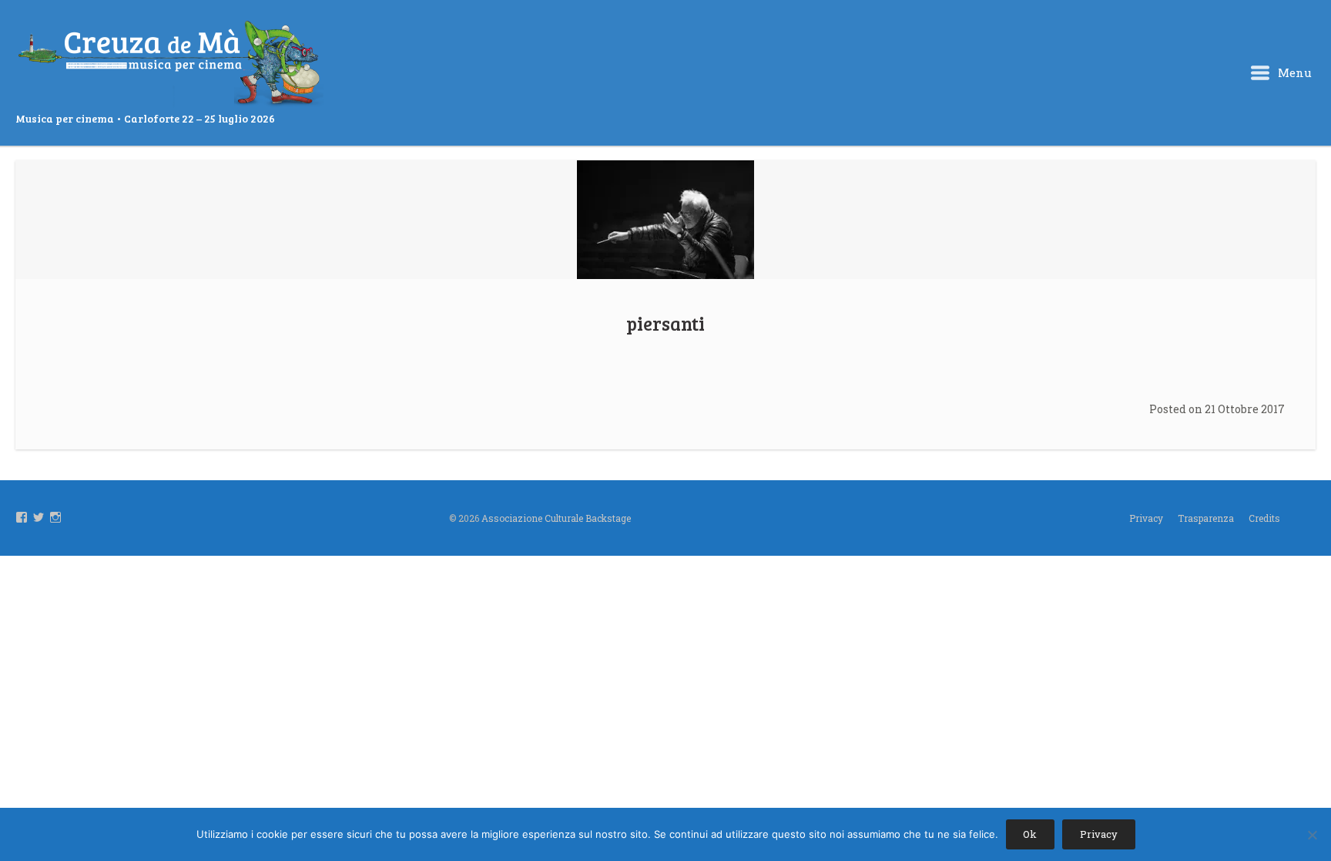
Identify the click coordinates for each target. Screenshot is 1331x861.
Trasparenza (1206, 518)
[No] (1311, 835)
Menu (1293, 72)
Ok (1030, 834)
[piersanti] (665, 219)
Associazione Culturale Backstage (556, 518)
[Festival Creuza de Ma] (169, 64)
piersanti (665, 323)
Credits (1264, 518)
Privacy (1146, 518)
